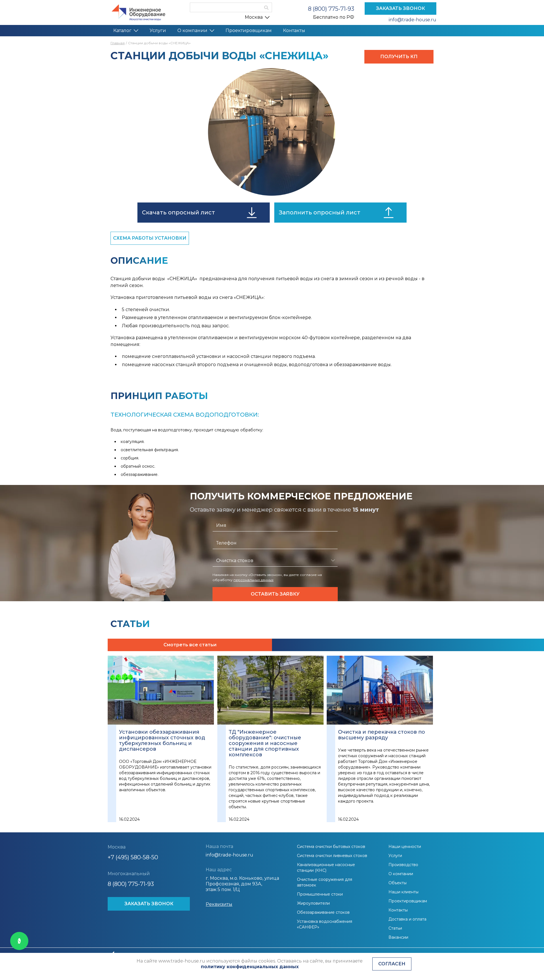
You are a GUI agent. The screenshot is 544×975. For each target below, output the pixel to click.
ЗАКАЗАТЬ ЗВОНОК (400, 8)
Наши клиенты (403, 891)
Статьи (395, 928)
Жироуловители (313, 903)
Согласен (391, 963)
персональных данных (253, 580)
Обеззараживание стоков (323, 912)
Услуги (158, 30)
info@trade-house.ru (412, 19)
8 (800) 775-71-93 (331, 8)
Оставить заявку (275, 594)
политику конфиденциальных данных (250, 966)
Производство (403, 864)
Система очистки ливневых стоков (332, 855)
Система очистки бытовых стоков (331, 846)
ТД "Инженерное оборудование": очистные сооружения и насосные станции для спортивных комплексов (265, 743)
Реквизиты (219, 904)
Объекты (397, 882)
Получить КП (399, 56)
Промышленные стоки (320, 894)
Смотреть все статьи (189, 644)
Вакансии (398, 937)
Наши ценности (404, 846)
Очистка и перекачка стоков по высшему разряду (381, 735)
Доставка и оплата (407, 919)
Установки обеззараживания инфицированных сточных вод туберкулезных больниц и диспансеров (162, 740)
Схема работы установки (149, 238)
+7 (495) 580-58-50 (133, 857)
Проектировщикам (249, 30)
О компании (192, 30)
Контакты (294, 30)
